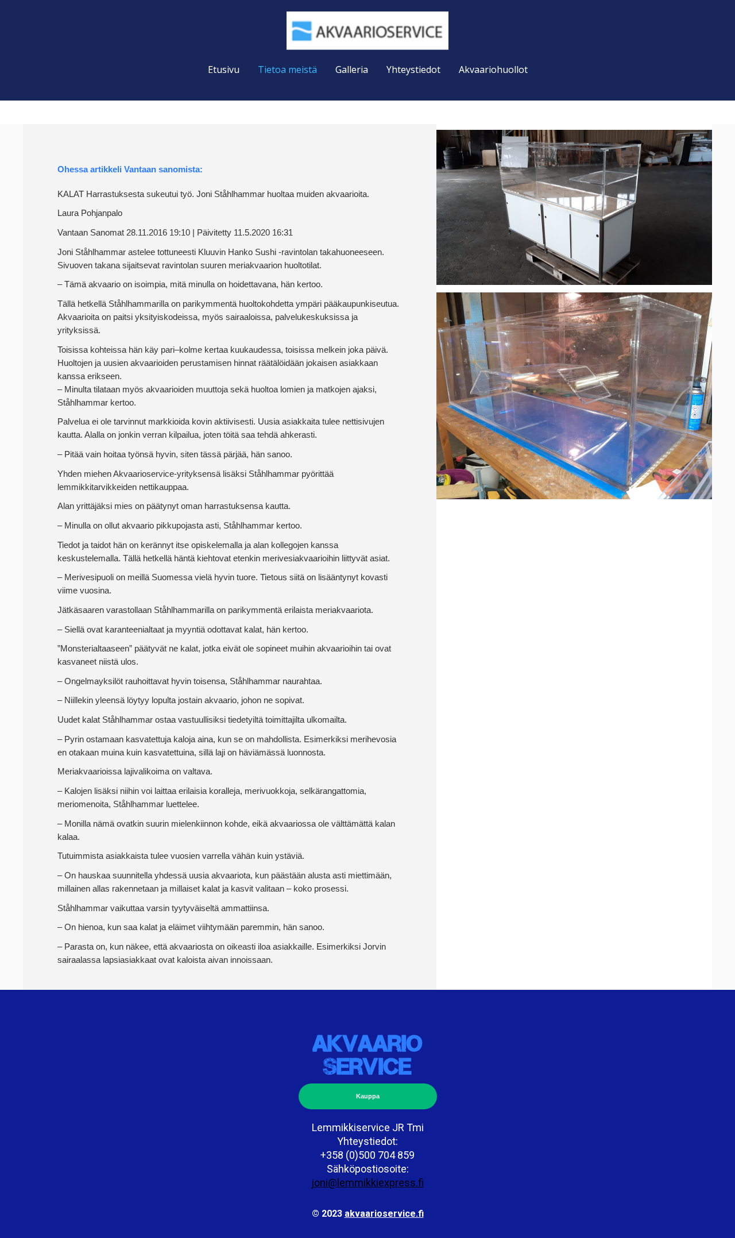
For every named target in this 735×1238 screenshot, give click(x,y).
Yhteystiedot (413, 69)
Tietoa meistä (287, 69)
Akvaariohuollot (493, 69)
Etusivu (223, 69)
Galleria (351, 69)
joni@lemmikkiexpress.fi (367, 1183)
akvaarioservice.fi (384, 1213)
